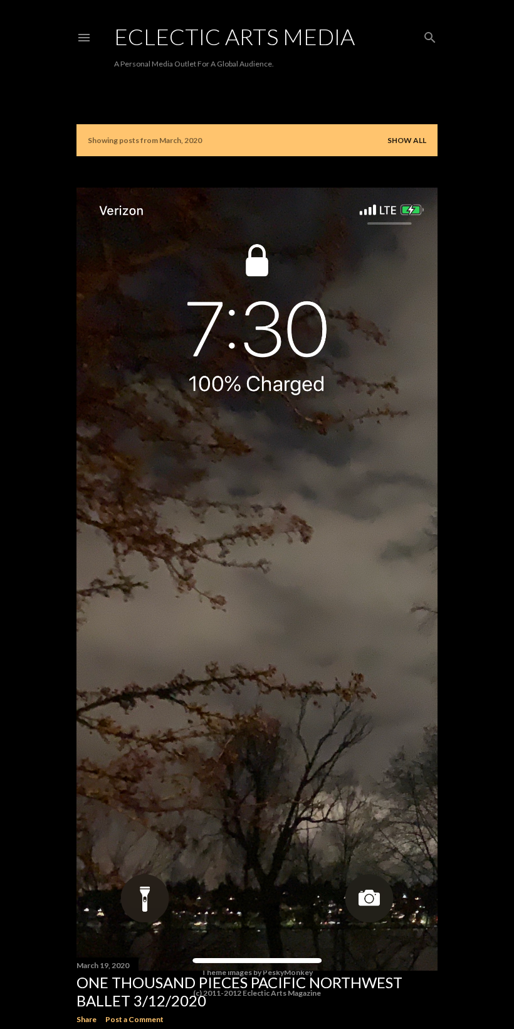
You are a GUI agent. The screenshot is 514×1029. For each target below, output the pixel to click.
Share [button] (86, 1019)
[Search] (430, 35)
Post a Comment (134, 1019)
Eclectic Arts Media (234, 36)
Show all (406, 140)
